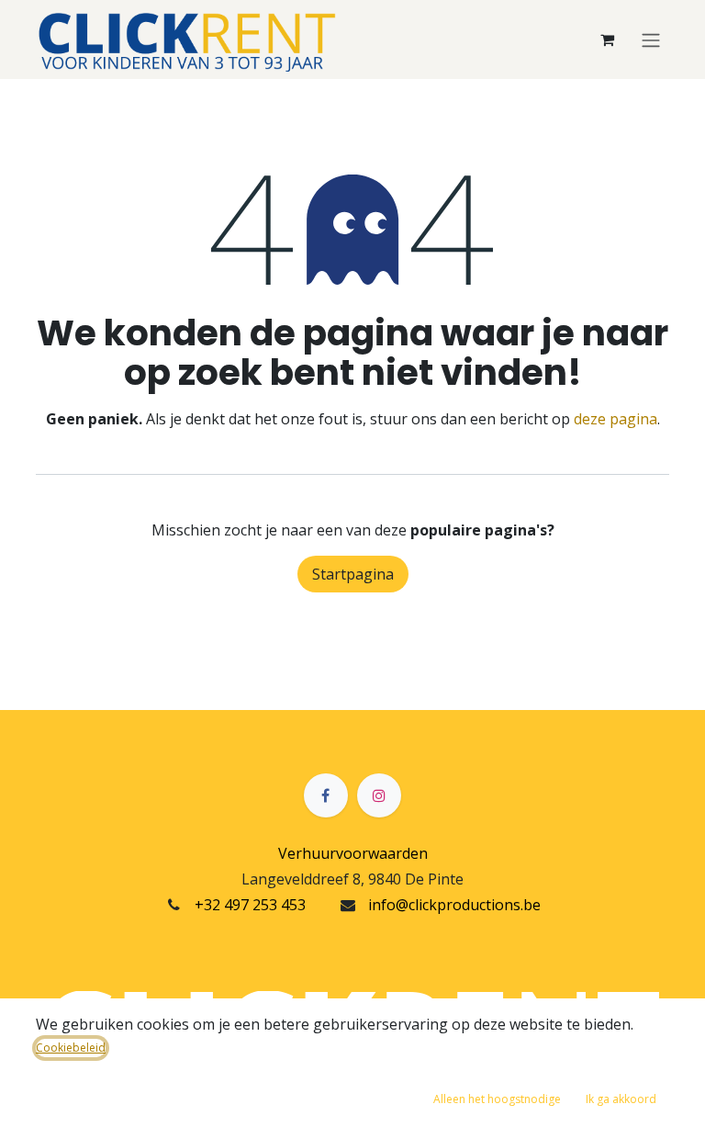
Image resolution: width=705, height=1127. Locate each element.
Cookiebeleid (71, 1047)
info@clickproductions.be (454, 905)
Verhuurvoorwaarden (353, 853)
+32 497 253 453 (250, 905)
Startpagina (353, 574)
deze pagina (615, 419)
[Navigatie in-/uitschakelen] (650, 39)
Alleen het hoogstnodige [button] (497, 1099)
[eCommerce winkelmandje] (606, 39)
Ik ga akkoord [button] (621, 1099)
